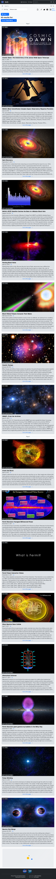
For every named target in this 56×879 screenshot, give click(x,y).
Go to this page (27, 74)
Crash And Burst (7, 470)
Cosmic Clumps (7, 365)
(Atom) (53, 10)
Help (30, 2)
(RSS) (53, 9)
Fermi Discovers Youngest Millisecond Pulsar (17, 522)
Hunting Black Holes (9, 262)
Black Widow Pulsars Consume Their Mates (17, 314)
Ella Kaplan (36, 877)
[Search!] (53, 2)
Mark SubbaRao (38, 875)
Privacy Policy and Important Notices (18, 875)
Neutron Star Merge (8, 829)
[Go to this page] (28, 41)
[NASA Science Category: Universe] (11, 59)
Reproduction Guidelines (20, 877)
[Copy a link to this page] (41, 9)
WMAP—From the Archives (11, 416)
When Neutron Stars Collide (11, 624)
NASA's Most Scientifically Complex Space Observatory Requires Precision (27, 109)
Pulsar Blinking (7, 778)
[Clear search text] (51, 2)
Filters (5, 14)
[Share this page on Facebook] (47, 9)
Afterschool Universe (9, 675)
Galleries (24, 2)
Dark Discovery (7, 160)
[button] (15, 20)
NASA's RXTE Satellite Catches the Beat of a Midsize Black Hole (24, 211)
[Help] (2, 6)
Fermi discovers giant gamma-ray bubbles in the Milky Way (22, 727)
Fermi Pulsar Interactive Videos (13, 573)
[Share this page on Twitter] (44, 9)
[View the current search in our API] (37, 9)
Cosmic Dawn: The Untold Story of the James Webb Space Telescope (25, 57)
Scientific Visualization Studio (6, 2)
